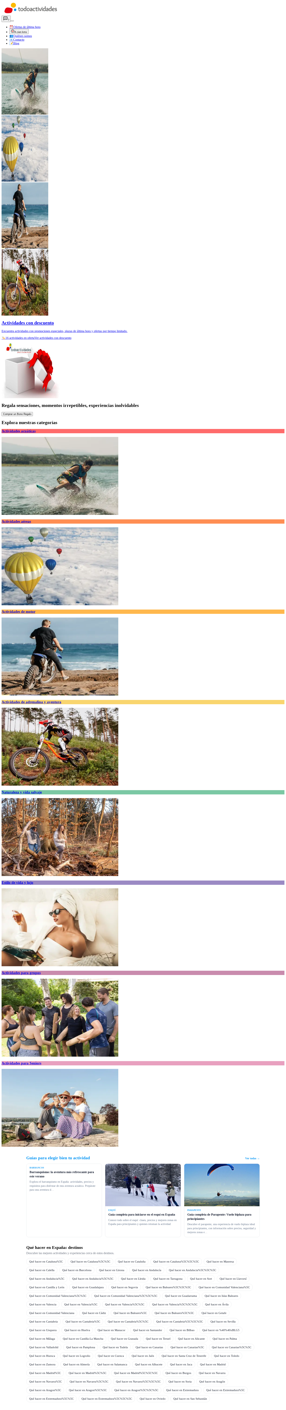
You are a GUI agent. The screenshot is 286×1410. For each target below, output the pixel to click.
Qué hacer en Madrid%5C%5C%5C (136, 1373)
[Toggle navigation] (12, 20)
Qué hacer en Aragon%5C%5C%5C (136, 1390)
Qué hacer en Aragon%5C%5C (88, 1390)
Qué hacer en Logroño (76, 1355)
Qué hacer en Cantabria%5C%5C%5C (179, 1321)
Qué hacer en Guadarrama (181, 1295)
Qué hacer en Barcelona (76, 1270)
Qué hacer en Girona (111, 1270)
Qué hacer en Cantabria (43, 1321)
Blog (14, 43)
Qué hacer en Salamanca (112, 1364)
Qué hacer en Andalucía (146, 1270)
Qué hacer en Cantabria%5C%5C (128, 1321)
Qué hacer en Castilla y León (46, 1287)
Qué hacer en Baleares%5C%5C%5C (168, 1287)
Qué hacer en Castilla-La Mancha (83, 1338)
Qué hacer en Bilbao (182, 1330)
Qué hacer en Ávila (217, 1304)
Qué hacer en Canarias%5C (187, 1347)
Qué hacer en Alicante (191, 1338)
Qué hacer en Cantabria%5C (83, 1321)
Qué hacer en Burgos (178, 1373)
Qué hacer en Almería (76, 1364)
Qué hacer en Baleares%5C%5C (174, 1313)
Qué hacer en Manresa (220, 1261)
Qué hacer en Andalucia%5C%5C (92, 1278)
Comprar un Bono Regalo (17, 414)
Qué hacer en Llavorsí (233, 1278)
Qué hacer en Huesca (42, 1355)
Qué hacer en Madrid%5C (45, 1373)
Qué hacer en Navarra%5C (45, 1381)
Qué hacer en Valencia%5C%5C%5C (174, 1304)
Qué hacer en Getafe (214, 1313)
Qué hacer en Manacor (111, 1330)
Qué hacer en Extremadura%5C (225, 1390)
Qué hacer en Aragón (212, 1381)
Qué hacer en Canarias (149, 1347)
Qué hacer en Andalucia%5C (46, 1278)
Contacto (16, 39)
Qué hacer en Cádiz (94, 1313)
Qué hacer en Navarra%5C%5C (89, 1381)
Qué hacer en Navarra (212, 1373)
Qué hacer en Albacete (148, 1364)
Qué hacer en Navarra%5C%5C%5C (138, 1381)
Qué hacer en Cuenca (111, 1355)
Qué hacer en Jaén (143, 1355)
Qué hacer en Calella (41, 1270)
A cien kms (20, 32)
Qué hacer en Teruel (158, 1338)
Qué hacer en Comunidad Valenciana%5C (224, 1287)
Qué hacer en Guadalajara (88, 1287)
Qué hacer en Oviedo (153, 1398)
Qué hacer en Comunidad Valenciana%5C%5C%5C (125, 1295)
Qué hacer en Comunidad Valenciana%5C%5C (57, 1295)
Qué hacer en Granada (124, 1338)
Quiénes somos (20, 36)
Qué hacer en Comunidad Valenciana (51, 1313)
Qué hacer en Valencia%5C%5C (124, 1304)
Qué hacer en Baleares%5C (130, 1313)
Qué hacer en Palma (225, 1338)
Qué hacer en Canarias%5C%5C (231, 1347)
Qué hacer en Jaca (181, 1364)
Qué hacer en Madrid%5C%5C (87, 1373)
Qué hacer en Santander (147, 1330)
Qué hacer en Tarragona (167, 1278)
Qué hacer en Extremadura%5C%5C (51, 1398)
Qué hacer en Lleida (133, 1278)
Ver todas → (252, 1158)
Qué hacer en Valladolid (43, 1347)
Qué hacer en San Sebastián (190, 1398)
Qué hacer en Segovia (124, 1287)
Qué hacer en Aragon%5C (45, 1390)
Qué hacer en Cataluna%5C (46, 1261)
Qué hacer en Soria (180, 1381)
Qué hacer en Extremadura (182, 1390)
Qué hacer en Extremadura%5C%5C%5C (107, 1398)
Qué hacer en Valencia (42, 1304)
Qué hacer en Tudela (115, 1347)
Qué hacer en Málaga (42, 1338)
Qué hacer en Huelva (77, 1330)
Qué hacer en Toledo (226, 1355)
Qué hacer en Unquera (43, 1330)
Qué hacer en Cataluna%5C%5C (90, 1261)
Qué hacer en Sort (201, 1278)
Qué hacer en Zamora (42, 1364)
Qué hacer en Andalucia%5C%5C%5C (192, 1270)
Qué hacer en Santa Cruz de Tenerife (184, 1355)
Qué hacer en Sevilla (223, 1321)
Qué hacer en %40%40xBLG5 (221, 1330)
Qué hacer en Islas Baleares (221, 1295)
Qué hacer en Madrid (213, 1364)
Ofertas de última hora (24, 27)
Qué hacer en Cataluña (132, 1261)
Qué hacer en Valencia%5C (80, 1304)
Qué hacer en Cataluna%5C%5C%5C (176, 1261)
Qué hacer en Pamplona (80, 1347)
